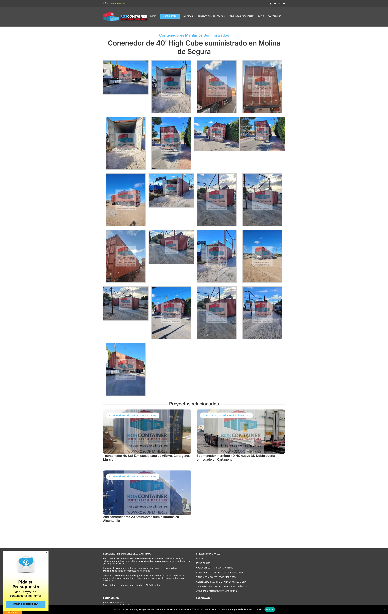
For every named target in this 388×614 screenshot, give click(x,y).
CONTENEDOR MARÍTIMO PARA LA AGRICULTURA (221, 581)
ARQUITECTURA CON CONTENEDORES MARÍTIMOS (222, 586)
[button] (46, 552)
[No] (384, 609)
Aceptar (270, 609)
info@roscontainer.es (114, 3)
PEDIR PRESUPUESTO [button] (25, 604)
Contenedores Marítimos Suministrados (194, 35)
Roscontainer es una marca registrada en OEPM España (131, 585)
